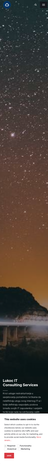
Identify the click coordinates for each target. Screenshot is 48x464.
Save (9, 456)
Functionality (26, 446)
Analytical (11, 449)
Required (11, 446)
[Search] (35, 5)
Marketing (25, 449)
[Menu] (43, 5)
